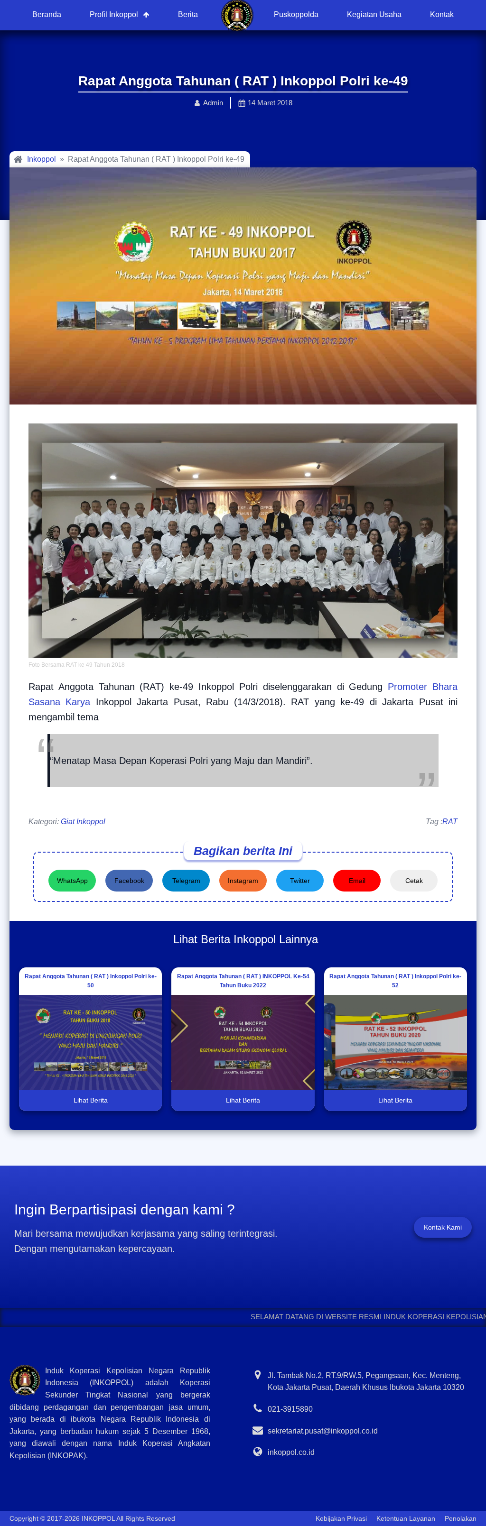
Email (357, 880)
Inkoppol (41, 159)
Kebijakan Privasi (341, 1518)
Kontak (442, 14)
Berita (188, 14)
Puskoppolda (296, 14)
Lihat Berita (91, 1100)
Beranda (46, 14)
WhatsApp (72, 880)
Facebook (129, 880)
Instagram (243, 880)
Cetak (414, 880)
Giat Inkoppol (83, 822)
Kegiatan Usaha (374, 14)
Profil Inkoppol (114, 14)
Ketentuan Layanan (405, 1518)
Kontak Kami (443, 1227)
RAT (450, 822)
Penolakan (461, 1518)
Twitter (300, 880)
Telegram (186, 880)
